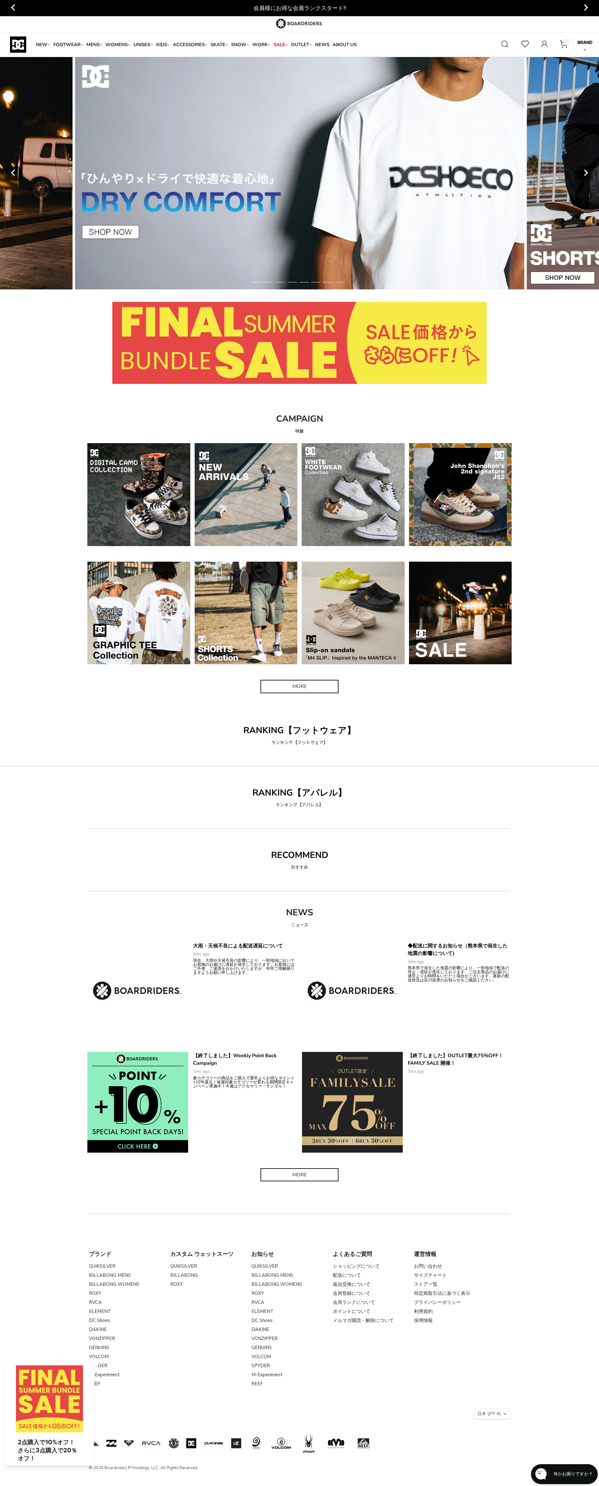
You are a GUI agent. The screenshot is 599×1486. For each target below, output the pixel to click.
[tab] (256, 282)
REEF (257, 1384)
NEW (41, 44)
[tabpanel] (299, 173)
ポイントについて (351, 1311)
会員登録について (351, 1293)
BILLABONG (184, 1275)
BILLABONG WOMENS (114, 1284)
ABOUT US (345, 44)
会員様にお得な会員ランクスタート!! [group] (299, 8)
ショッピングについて (356, 1266)
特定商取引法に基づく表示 (442, 1293)
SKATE (218, 44)
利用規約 (423, 1311)
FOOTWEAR (66, 44)
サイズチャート (430, 1275)
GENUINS (99, 1347)
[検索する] (504, 44)
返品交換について (351, 1284)
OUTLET (300, 44)
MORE (299, 686)
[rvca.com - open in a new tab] (151, 1443)
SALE (279, 44)
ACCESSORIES (189, 44)
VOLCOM (99, 1356)
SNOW (238, 44)
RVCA (95, 1302)
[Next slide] (585, 8)
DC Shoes (99, 1320)
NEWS (322, 44)
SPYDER (260, 1366)
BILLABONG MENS (110, 1275)
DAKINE (98, 1329)
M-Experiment (104, 1375)
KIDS (161, 44)
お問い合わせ (428, 1266)
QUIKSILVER (102, 1266)
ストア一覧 (425, 1284)
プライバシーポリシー (437, 1302)
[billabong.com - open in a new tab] (111, 1443)
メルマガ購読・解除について (363, 1320)
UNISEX (142, 44)
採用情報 (423, 1320)
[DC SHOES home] (18, 44)
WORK (260, 44)
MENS (93, 44)
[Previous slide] (13, 8)
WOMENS (116, 44)
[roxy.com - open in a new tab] (129, 1443)
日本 (489, 1414)
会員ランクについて (354, 1302)
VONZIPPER (102, 1338)
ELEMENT (100, 1311)
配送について (347, 1275)
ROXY (95, 1293)
